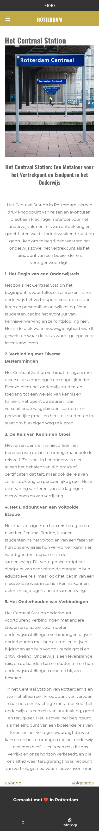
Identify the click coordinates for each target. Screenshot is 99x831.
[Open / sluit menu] (7, 18)
